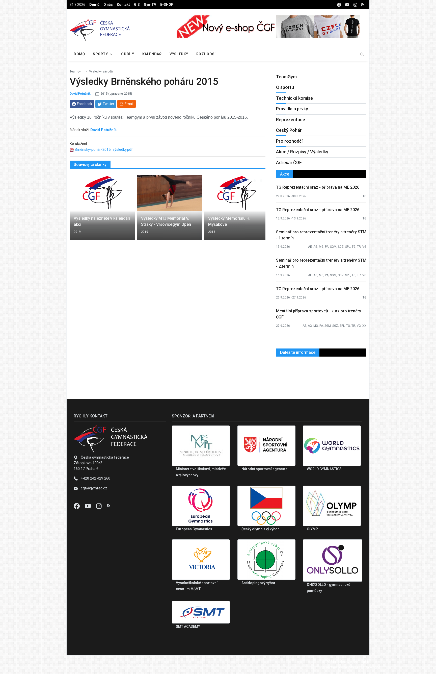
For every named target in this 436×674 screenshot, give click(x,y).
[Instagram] (99, 506)
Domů (94, 5)
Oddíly (127, 54)
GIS (137, 5)
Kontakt (123, 5)
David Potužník (80, 93)
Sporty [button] (100, 54)
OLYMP (312, 529)
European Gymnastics (194, 529)
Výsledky (179, 54)
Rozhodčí (205, 54)
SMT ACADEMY (188, 627)
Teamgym (77, 71)
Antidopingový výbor (258, 583)
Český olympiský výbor (260, 529)
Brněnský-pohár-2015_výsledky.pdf (104, 149)
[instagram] (355, 4)
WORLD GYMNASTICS (324, 469)
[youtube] (347, 4)
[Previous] (78, 210)
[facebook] (339, 4)
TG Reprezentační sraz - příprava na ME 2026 (317, 187)
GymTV (150, 5)
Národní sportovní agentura (264, 469)
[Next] (256, 210)
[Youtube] (88, 506)
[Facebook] (77, 506)
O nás (108, 5)
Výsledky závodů (101, 71)
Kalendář (151, 54)
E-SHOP (167, 5)
